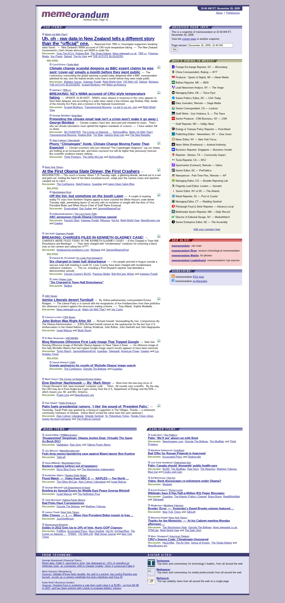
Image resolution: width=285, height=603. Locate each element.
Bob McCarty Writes (122, 273)
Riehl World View (112, 81)
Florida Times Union (142, 416)
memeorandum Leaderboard (189, 260)
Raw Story (75, 444)
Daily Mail (73, 64)
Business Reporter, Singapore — (203, 149)
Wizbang (153, 81)
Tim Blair (98, 135)
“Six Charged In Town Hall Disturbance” (76, 282)
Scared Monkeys (91, 84)
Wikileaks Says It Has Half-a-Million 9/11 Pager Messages (186, 493)
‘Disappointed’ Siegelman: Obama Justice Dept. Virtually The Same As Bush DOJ (87, 439)
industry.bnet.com (114, 135)
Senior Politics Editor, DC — (198, 98)
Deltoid (68, 56)
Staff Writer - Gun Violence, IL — (200, 113)
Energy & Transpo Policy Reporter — (202, 129)
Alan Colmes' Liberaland (65, 140)
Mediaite (167, 484)
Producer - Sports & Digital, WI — (202, 77)
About (219, 12)
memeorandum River (184, 250)
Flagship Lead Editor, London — (198, 186)
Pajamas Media (101, 273)
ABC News (51, 296)
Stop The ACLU (65, 53)
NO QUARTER (72, 132)
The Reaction (207, 469)
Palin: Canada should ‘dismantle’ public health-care (182, 465)
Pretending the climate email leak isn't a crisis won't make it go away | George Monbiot (104, 120)
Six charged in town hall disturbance (77, 261)
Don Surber (85, 208)
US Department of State (77, 488)
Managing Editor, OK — (195, 92)
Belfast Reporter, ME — (191, 82)
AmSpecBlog (121, 531)
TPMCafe (153, 530)
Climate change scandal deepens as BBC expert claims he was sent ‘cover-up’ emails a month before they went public (101, 70)
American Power (130, 351)
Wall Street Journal (105, 534)
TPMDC (72, 534)
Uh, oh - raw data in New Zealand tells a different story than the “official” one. (98, 41)
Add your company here (206, 229)
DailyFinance (83, 184)
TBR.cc (142, 53)
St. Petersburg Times (117, 416)
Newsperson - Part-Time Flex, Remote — (200, 175)
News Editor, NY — (196, 139)
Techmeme (162, 560)
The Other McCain (93, 156)
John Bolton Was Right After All (66, 321)
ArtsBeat (179, 450)
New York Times (54, 167)
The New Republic (140, 135)
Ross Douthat (96, 531)
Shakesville (194, 456)
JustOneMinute (65, 518)
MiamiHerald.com (69, 451)
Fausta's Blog (71, 220)
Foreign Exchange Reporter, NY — (201, 67)
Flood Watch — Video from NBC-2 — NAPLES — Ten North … (85, 478)
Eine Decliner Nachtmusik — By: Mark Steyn (76, 383)
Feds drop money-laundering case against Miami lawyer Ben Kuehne (88, 453)
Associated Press (77, 531)
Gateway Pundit (92, 81)
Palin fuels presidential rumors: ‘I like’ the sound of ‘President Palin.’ (95, 406)
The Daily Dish (193, 530)
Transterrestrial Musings (98, 107)
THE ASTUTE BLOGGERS (108, 56)
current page (189, 38)
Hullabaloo (62, 444)
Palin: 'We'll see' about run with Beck (173, 438)
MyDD (165, 469)
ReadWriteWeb (231, 496)
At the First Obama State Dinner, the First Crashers (91, 171)
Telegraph (114, 351)
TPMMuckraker (68, 435)
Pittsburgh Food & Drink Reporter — (204, 206)
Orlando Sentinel (94, 416)
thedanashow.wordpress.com (73, 249)
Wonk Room (84, 330)
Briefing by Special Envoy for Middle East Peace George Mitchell (86, 490)
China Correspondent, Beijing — (196, 72)
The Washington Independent (98, 469)
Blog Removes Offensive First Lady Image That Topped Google (90, 342)
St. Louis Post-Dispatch (89, 258)
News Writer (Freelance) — (200, 144)
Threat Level (175, 490)
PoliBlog (61, 531)
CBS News (69, 317)
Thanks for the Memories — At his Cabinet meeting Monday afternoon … (189, 522)
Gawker (58, 223)
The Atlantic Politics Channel (190, 496)
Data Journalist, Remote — (198, 103)
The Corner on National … (96, 132)
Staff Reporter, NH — (194, 123)
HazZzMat (168, 542)
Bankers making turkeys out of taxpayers (70, 466)
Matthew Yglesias (96, 506)
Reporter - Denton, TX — (200, 155)
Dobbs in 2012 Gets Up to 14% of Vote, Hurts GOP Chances (82, 527)
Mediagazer (163, 569)
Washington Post (61, 192)
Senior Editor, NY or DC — (197, 191)
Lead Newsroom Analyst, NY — (199, 87)
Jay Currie (117, 309)
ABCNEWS (72, 338)
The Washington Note (174, 527)
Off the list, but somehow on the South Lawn (86, 196)
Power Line (66, 279)
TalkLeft (61, 457)
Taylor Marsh (64, 351)
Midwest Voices (73, 81)
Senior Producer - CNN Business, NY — (201, 118)
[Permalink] (43, 34)
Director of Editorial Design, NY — (202, 217)
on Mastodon (200, 281)
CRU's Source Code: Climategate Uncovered (178, 539)
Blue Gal (153, 471)
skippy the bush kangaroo (56, 418)
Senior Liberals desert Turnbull (67, 300)
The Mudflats (217, 441)
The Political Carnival (88, 418)
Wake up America (116, 84)
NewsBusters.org (150, 220)
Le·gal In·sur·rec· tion (125, 107)
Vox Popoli (56, 56)
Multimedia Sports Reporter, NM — (202, 211)
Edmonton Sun (182, 463)
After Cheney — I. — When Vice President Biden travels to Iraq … (87, 515)
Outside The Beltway (95, 368)
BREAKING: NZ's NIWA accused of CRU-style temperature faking (97, 96)
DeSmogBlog (120, 132)
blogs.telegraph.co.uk (125, 53)
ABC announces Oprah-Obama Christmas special (83, 217)
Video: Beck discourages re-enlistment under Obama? (184, 480)
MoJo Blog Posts (66, 469)
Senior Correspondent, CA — (196, 108)
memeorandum (181, 245)
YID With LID (130, 81)
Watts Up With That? (56, 34)
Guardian (77, 116)
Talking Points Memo (99, 444)
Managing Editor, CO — (201, 180)
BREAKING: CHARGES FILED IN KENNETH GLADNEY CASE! (92, 237)
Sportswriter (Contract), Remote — (198, 165)
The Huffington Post (89, 494)
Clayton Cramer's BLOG (77, 273)
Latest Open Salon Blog (121, 184)
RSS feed (198, 276)
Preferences (233, 12)
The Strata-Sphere (101, 53)
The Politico (170, 435)
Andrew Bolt (82, 53)
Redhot (68, 285)
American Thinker (179, 536)
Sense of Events (200, 542)
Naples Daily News (76, 475)
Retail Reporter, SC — (196, 196)
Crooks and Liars (172, 471)
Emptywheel (71, 208)
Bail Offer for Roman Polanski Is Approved (177, 453)
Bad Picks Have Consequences (63, 503)
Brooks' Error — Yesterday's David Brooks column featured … (191, 508)
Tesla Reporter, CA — (190, 160)
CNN (72, 362)
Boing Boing (215, 496)
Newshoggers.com (172, 441)
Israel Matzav (64, 330)
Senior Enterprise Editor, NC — (201, 222)
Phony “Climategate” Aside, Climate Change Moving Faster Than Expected (99, 145)
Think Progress (72, 156)
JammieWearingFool (109, 208)
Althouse (105, 220)
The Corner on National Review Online (80, 379)
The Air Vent (80, 56)
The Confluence (65, 184)
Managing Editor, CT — (198, 201)
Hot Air (115, 220)
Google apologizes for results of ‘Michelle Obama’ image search (92, 365)
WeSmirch (162, 578)
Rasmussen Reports (56, 525)
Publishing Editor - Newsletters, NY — (203, 134)
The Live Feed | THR (86, 214)
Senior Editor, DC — (193, 170)
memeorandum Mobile (185, 255)
